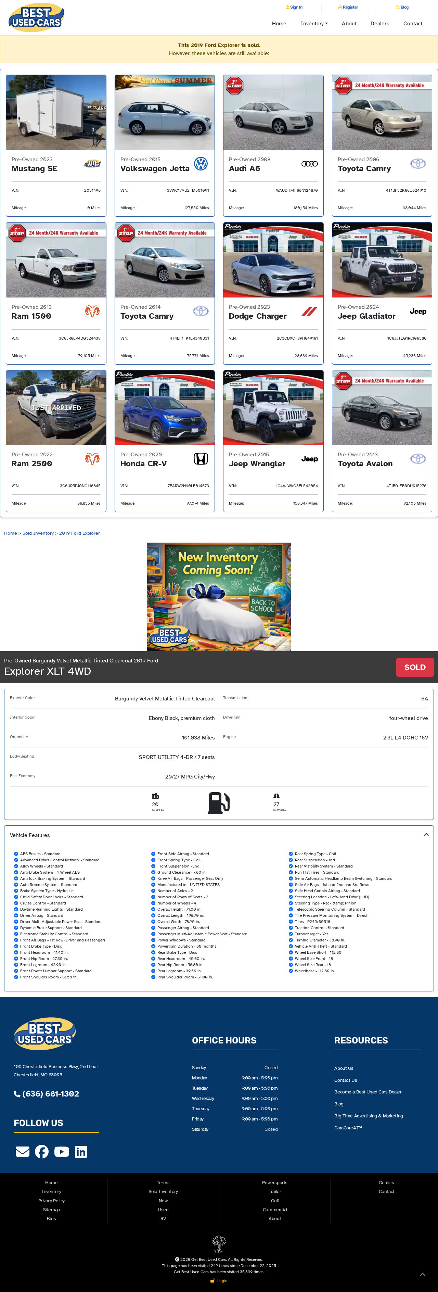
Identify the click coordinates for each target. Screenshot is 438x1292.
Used (163, 1210)
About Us (343, 1068)
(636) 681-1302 (49, 1094)
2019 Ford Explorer (79, 533)
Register (350, 7)
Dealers (380, 23)
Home (279, 23)
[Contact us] (22, 1155)
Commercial (275, 1210)
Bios (51, 1218)
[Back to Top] (423, 1276)
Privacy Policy (51, 1201)
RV (163, 1218)
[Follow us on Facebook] (42, 1155)
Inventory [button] (312, 23)
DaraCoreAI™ (348, 1128)
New (163, 1201)
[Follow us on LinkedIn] (81, 1155)
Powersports (274, 1183)
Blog (404, 7)
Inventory (51, 1191)
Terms (163, 1183)
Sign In (295, 7)
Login (221, 1280)
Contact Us (345, 1080)
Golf (275, 1201)
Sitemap (51, 1210)
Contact (413, 23)
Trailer (275, 1191)
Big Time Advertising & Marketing (368, 1116)
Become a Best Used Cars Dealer (367, 1092)
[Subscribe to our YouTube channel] (62, 1155)
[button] (219, 908)
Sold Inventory (38, 533)
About (349, 23)
